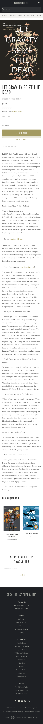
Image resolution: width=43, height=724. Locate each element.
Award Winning (21, 656)
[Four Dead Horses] (31, 518)
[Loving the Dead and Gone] (11, 518)
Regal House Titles (21, 687)
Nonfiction (21, 660)
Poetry (21, 666)
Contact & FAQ (21, 622)
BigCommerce (36, 712)
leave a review (17, 111)
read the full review (17, 239)
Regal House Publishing (15, 712)
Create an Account (24, 708)
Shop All (22, 673)
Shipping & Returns (21, 629)
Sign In (34, 708)
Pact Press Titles (21, 694)
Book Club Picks (21, 670)
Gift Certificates (10, 708)
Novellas (22, 663)
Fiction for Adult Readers (21, 646)
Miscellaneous (21, 676)
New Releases (21, 643)
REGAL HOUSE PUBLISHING (22, 3)
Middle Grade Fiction (21, 653)
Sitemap (21, 632)
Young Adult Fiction (22, 650)
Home (21, 626)
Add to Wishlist (21, 140)
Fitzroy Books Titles (21, 690)
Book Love (21, 619)
